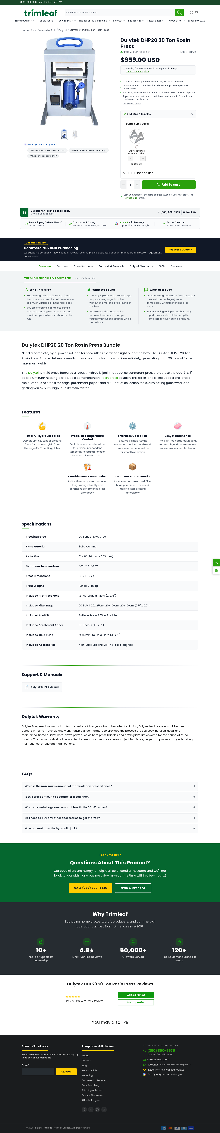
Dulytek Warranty (141, 266)
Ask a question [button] (135, 1002)
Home (25, 30)
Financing (87, 1075)
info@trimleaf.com (158, 1059)
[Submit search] (179, 12)
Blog (84, 1065)
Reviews (176, 266)
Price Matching (90, 1085)
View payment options (137, 71)
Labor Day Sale (196, 21)
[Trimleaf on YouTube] (91, 1109)
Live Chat (152, 1064)
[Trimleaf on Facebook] (84, 1109)
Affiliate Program (91, 1100)
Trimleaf (38, 1127)
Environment (66, 21)
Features (63, 266)
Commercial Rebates (94, 1080)
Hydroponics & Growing (93, 21)
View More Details (132, 103)
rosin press (109, 378)
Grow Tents (46, 21)
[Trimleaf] (40, 12)
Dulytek (62, 30)
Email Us (191, 212)
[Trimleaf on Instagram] (97, 1109)
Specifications (83, 266)
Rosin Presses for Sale (43, 30)
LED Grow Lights (24, 21)
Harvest (117, 21)
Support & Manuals (111, 266)
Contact (86, 1060)
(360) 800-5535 (170, 212)
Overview (44, 266)
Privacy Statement (93, 1095)
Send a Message (133, 888)
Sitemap (48, 1127)
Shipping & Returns (93, 1090)
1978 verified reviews (172, 1069)
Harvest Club (130, 198)
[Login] (191, 12)
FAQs (162, 266)
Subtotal (129, 173)
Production (175, 21)
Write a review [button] (136, 995)
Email (25, 1065)
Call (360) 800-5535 (90, 888)
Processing (135, 21)
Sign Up (66, 1071)
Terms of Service (61, 1127)
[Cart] (196, 12)
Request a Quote (179, 249)
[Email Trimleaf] (104, 1109)
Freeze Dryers (155, 21)
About (85, 1055)
